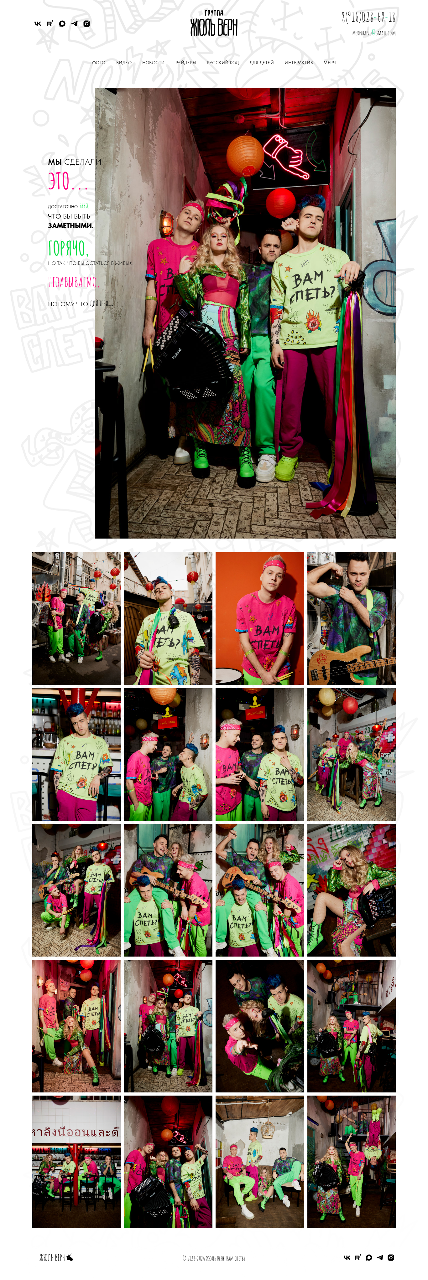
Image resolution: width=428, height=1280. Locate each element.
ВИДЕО (124, 62)
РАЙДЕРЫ (185, 62)
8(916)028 (358, 17)
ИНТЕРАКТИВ (298, 62)
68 (381, 17)
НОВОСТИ (153, 62)
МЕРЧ (330, 62)
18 (392, 17)
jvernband (361, 32)
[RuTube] (50, 24)
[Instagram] (87, 24)
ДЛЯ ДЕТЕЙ (262, 62)
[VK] (38, 24)
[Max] (62, 24)
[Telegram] (74, 24)
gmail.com (385, 32)
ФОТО (99, 62)
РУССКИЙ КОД (223, 62)
